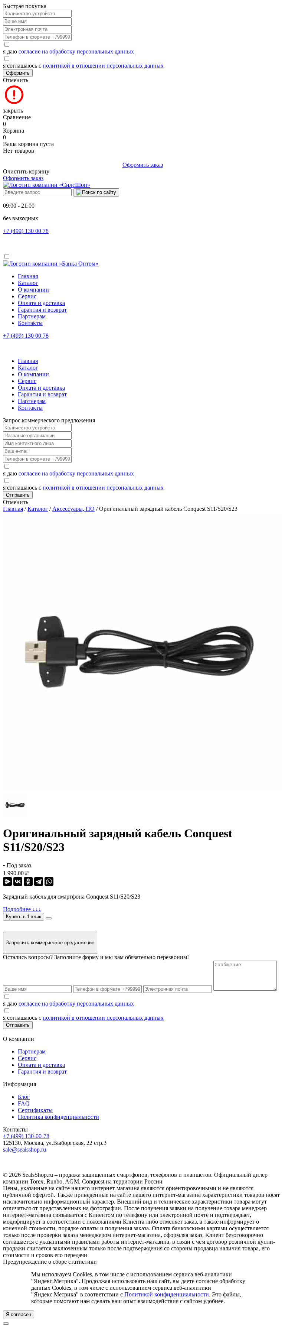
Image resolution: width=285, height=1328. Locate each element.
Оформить (18, 73)
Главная (28, 276)
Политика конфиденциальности (58, 1117)
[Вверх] (6, 1323)
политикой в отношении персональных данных (103, 65)
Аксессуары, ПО (73, 509)
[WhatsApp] (49, 881)
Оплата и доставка (41, 303)
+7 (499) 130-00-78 (26, 1136)
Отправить (18, 495)
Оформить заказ (142, 165)
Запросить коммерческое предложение (50, 942)
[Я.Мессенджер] (7, 881)
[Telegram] (38, 881)
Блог (24, 1097)
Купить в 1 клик (23, 916)
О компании (33, 289)
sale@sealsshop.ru (24, 1149)
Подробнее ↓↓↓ (22, 909)
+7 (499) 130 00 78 (26, 231)
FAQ (24, 1103)
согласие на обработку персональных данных (76, 51)
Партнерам (32, 316)
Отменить (15, 80)
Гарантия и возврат (42, 309)
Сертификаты (35, 1110)
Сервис (27, 296)
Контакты (30, 323)
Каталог (28, 283)
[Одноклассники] (28, 881)
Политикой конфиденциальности (166, 1294)
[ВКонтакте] (17, 881)
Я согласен (18, 1314)
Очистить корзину (26, 171)
